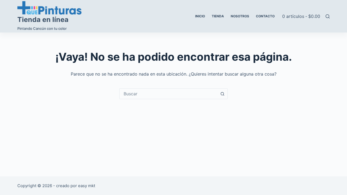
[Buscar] (328, 16)
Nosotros (240, 16)
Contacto (265, 16)
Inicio (200, 16)
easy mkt (86, 185)
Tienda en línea (43, 19)
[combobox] (168, 93)
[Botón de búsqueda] (222, 94)
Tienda (218, 16)
